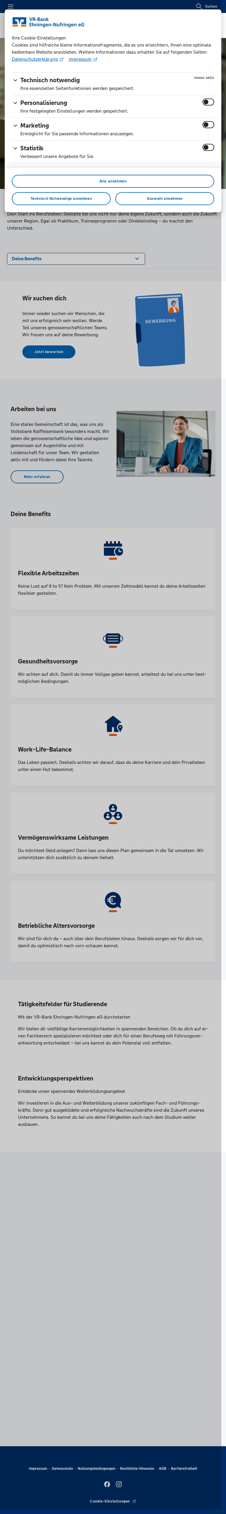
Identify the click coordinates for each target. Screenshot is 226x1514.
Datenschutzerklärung (35, 59)
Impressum (80, 59)
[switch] (208, 102)
